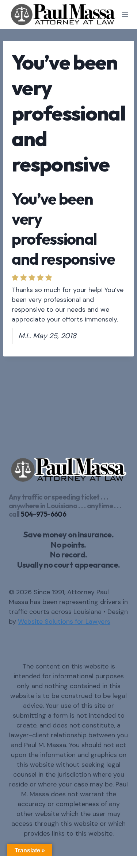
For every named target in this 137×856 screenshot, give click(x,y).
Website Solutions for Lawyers (64, 621)
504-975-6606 (43, 514)
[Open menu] (125, 14)
